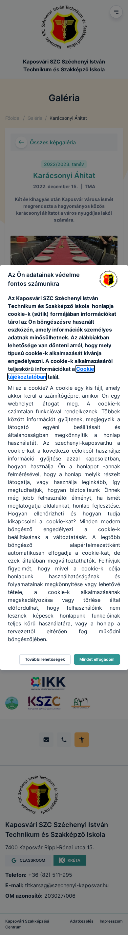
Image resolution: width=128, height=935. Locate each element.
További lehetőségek (45, 659)
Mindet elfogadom (97, 659)
